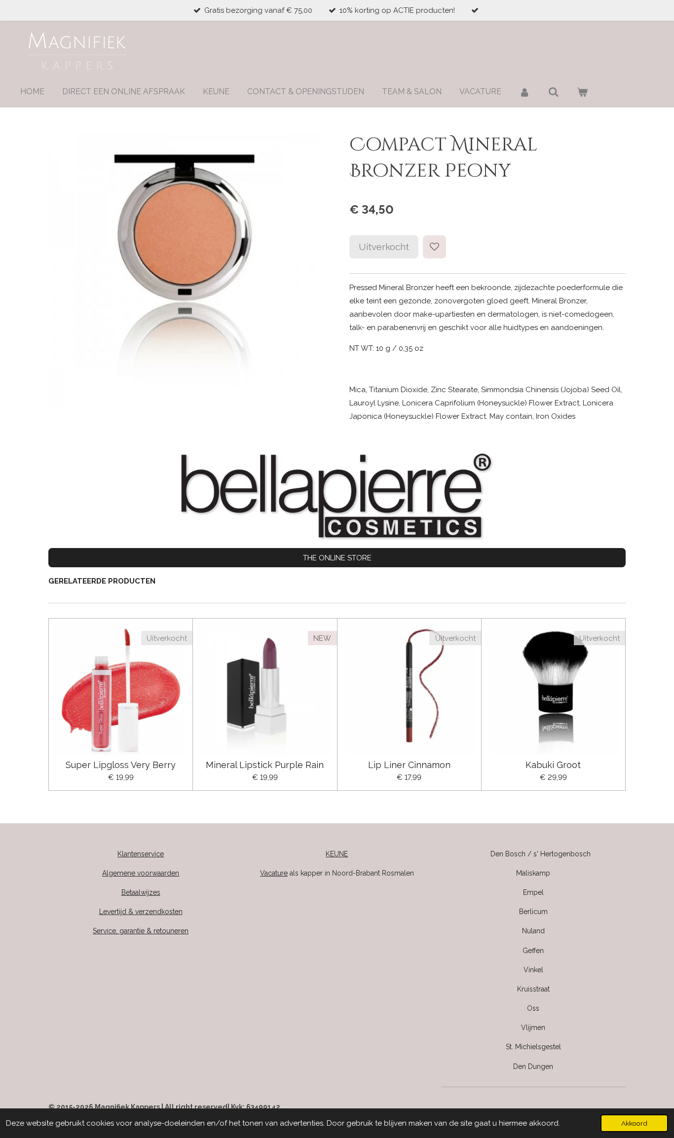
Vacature (274, 873)
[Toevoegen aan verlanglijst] (434, 246)
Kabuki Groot (553, 765)
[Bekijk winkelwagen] (582, 92)
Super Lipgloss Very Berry (121, 765)
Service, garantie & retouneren (140, 931)
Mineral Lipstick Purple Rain (265, 765)
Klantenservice (140, 854)
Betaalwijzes (140, 892)
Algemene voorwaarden (140, 873)
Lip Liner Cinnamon (409, 765)
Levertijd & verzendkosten (141, 912)
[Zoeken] (553, 92)
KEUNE (337, 854)
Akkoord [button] (634, 1123)
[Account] (524, 92)
